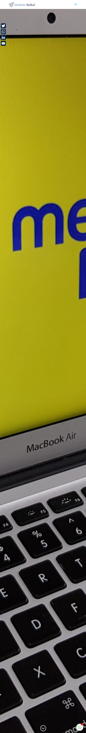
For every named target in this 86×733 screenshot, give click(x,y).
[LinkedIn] (3, 37)
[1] (80, 728)
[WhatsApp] (3, 32)
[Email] (3, 43)
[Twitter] (3, 26)
